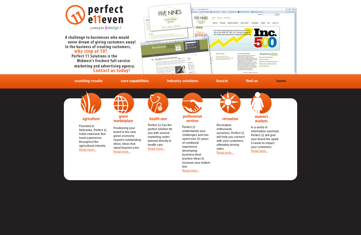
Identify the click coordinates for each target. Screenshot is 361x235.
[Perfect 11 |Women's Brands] (261, 107)
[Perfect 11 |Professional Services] (192, 107)
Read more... (87, 149)
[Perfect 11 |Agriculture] (90, 106)
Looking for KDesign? (105, 28)
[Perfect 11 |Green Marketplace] (123, 108)
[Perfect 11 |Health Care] (158, 106)
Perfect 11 (94, 13)
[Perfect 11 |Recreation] (229, 105)
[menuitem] (87, 81)
